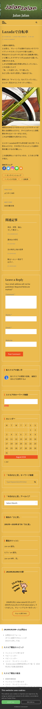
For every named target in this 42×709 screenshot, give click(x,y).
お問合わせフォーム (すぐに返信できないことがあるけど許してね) (16, 638)
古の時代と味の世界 (15, 249)
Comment (10, 294)
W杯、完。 (15, 558)
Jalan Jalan (21, 15)
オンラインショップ (14, 175)
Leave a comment (9, 39)
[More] (21, 168)
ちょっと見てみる (21, 613)
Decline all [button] (31, 702)
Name (9, 314)
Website (9, 340)
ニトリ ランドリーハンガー (16, 661)
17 (7, 443)
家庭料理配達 (10, 679)
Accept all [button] (10, 702)
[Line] (17, 168)
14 (26, 439)
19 (16, 443)
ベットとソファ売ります (14, 653)
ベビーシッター (11, 655)
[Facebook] (4, 168)
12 (16, 439)
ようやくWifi (9, 193)
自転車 (25, 179)
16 (35, 439)
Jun (32, 36)
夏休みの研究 (13, 239)
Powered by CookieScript (21, 706)
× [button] (40, 689)
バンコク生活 (11, 179)
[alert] (21, 698)
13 (21, 439)
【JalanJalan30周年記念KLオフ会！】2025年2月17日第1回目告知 (22, 665)
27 (21, 448)
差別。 (13, 546)
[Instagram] (12, 168)
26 (16, 448)
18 (11, 443)
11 (11, 439)
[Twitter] (8, 168)
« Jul (6, 461)
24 (7, 448)
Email (9, 327)
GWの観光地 (9, 205)
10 (7, 439)
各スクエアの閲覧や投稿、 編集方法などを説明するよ (23, 377)
